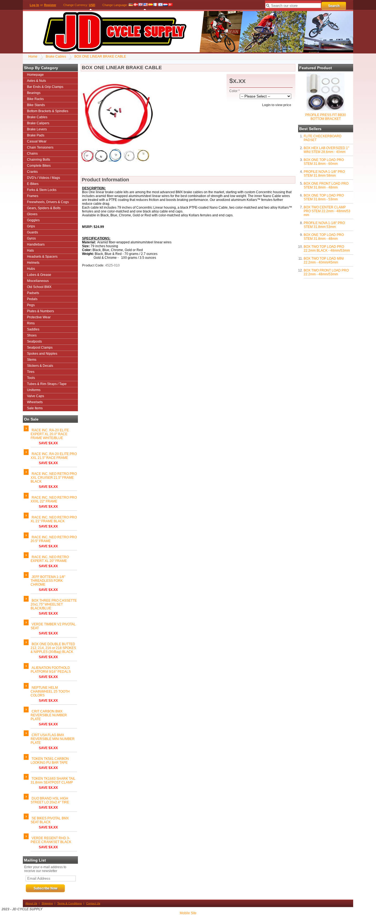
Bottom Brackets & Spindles (47, 111)
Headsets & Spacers (42, 257)
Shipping (47, 903)
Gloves (32, 214)
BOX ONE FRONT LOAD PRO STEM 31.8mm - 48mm (326, 185)
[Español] (150, 5)
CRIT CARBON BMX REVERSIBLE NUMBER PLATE (49, 715)
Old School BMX (39, 287)
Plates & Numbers (40, 311)
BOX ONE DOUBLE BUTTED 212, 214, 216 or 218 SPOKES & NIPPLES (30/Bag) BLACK (53, 648)
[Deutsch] (131, 5)
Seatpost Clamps (40, 347)
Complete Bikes (39, 166)
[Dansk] (135, 5)
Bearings (33, 93)
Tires (30, 372)
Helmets (33, 263)
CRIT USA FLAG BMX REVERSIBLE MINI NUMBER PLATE (53, 739)
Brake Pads (35, 135)
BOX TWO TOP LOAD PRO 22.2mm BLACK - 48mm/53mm (327, 248)
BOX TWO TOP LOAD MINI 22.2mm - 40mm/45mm (324, 260)
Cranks (32, 172)
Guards (32, 232)
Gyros (31, 238)
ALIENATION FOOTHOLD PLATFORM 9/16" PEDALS (51, 670)
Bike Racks (35, 99)
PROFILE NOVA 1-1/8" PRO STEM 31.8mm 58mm (324, 173)
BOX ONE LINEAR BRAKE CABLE (100, 56)
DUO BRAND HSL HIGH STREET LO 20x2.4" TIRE (50, 800)
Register (50, 5)
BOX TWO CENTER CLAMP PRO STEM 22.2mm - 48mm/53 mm (327, 211)
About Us (31, 903)
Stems (31, 360)
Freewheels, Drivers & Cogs (48, 202)
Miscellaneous (38, 281)
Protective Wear (39, 317)
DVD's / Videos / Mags (43, 178)
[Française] (155, 5)
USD (92, 5)
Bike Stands (36, 105)
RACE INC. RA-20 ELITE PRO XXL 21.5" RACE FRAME (54, 456)
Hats (30, 250)
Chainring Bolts (38, 160)
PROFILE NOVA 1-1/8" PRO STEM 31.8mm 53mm (324, 225)
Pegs (31, 305)
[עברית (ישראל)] (160, 5)
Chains (32, 153)
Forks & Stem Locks (41, 190)
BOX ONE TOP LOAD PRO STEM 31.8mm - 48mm (324, 237)
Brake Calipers (38, 123)
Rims (31, 323)
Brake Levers (37, 129)
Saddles (33, 329)
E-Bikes (33, 184)
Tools (31, 378)
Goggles (33, 220)
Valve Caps (35, 396)
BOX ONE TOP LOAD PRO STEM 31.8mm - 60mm (324, 162)
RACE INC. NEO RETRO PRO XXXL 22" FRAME (54, 499)
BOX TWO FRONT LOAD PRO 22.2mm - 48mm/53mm (326, 272)
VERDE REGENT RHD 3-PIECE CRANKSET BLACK (51, 840)
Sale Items (35, 408)
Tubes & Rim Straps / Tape (47, 384)
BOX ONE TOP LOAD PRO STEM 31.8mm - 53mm (324, 197)
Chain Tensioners (40, 147)
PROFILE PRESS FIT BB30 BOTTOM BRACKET (325, 117)
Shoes (32, 335)
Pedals (32, 299)
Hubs (31, 269)
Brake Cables (56, 56)
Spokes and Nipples (42, 354)
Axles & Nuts (36, 81)
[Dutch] (165, 5)
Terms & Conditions (69, 903)
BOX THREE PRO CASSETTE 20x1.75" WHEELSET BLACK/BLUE (54, 604)
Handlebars (36, 244)
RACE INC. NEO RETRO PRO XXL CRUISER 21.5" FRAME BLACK (54, 477)
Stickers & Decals (40, 366)
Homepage (35, 75)
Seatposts (34, 341)
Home (32, 56)
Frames (32, 196)
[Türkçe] (170, 5)
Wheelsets (35, 402)
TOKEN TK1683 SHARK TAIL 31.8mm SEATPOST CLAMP (53, 780)
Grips (31, 226)
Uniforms (33, 390)
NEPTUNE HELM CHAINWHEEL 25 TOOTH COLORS (50, 691)
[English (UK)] (140, 5)
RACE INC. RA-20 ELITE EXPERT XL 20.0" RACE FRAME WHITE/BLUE (50, 434)
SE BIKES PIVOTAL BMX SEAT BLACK (50, 820)
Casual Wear (37, 141)
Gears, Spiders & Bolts (44, 208)
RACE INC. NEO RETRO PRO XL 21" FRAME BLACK (54, 519)
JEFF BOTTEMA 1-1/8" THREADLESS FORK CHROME (48, 580)
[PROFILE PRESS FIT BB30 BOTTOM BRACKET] (326, 110)
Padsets (33, 293)
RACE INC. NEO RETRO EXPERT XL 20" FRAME (50, 559)
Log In (34, 5)
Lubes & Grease (39, 275)
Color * (234, 91)
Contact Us (93, 903)
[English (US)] (145, 5)
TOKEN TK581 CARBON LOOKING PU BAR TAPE (50, 761)
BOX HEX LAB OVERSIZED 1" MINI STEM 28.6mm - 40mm (326, 150)
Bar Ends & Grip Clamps (45, 87)
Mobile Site (188, 913)
